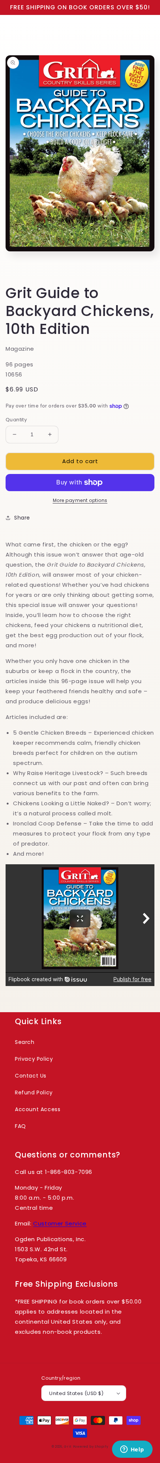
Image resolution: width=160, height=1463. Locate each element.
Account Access (37, 1109)
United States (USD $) (76, 1393)
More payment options (80, 500)
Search (25, 1042)
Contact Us (31, 1075)
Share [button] (22, 517)
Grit (67, 1446)
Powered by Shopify (91, 1446)
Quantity (16, 419)
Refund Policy (34, 1092)
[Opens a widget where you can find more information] (132, 1450)
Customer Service (60, 1223)
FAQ (20, 1126)
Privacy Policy (34, 1059)
